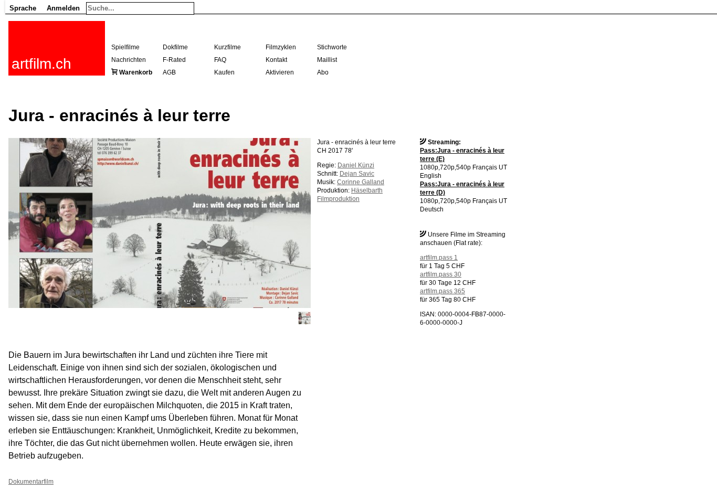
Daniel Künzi (356, 165)
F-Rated (174, 59)
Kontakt (276, 59)
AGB (169, 72)
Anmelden (63, 8)
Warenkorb (135, 72)
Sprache (22, 8)
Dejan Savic (357, 173)
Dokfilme (175, 47)
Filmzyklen (281, 47)
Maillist (327, 59)
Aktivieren (280, 72)
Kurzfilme (227, 47)
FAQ (220, 59)
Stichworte (332, 47)
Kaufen (224, 72)
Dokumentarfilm (31, 481)
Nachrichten (128, 59)
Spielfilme (125, 47)
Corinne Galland (360, 182)
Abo (323, 72)
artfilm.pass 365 (442, 291)
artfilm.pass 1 (439, 257)
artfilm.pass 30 (440, 274)
